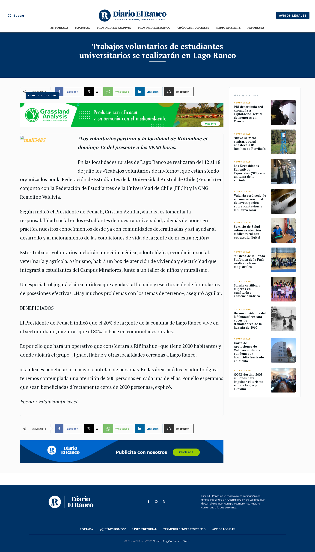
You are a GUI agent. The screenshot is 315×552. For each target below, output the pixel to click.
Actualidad (242, 103)
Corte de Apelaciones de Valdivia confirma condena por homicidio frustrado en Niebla (249, 352)
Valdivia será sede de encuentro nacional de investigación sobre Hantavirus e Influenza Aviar (250, 202)
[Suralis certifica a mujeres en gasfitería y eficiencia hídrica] (283, 289)
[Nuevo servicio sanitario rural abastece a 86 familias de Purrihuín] (283, 142)
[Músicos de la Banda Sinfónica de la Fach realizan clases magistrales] (283, 260)
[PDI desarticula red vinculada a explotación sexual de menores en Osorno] (283, 112)
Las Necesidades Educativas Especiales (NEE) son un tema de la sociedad (249, 173)
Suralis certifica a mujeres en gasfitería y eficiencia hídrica (247, 290)
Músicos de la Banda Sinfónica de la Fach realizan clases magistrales (249, 261)
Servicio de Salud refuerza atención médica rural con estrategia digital (247, 231)
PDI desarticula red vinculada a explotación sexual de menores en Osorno (248, 114)
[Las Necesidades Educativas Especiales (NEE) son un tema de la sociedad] (283, 171)
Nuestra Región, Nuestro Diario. (171, 541)
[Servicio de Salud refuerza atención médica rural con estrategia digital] (283, 230)
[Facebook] (148, 502)
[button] (15, 15)
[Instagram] (156, 502)
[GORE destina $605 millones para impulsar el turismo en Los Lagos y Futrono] (283, 380)
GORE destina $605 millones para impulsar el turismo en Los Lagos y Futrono (248, 381)
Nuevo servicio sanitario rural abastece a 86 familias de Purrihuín (250, 143)
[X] (164, 502)
